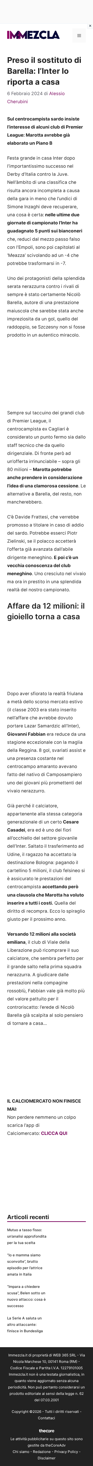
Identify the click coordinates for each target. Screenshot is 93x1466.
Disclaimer (47, 1458)
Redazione (42, 1451)
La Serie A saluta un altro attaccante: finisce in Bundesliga (25, 1324)
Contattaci (46, 1418)
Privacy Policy (66, 1451)
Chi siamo (21, 1451)
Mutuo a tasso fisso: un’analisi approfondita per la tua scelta (26, 1236)
